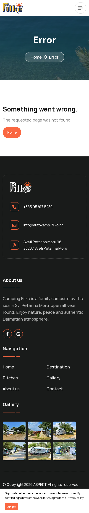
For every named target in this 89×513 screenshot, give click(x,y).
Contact (55, 388)
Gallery (53, 378)
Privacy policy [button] (75, 498)
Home (36, 57)
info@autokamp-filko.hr (43, 225)
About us (11, 388)
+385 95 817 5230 (38, 206)
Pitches (10, 378)
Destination (58, 367)
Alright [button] (11, 506)
